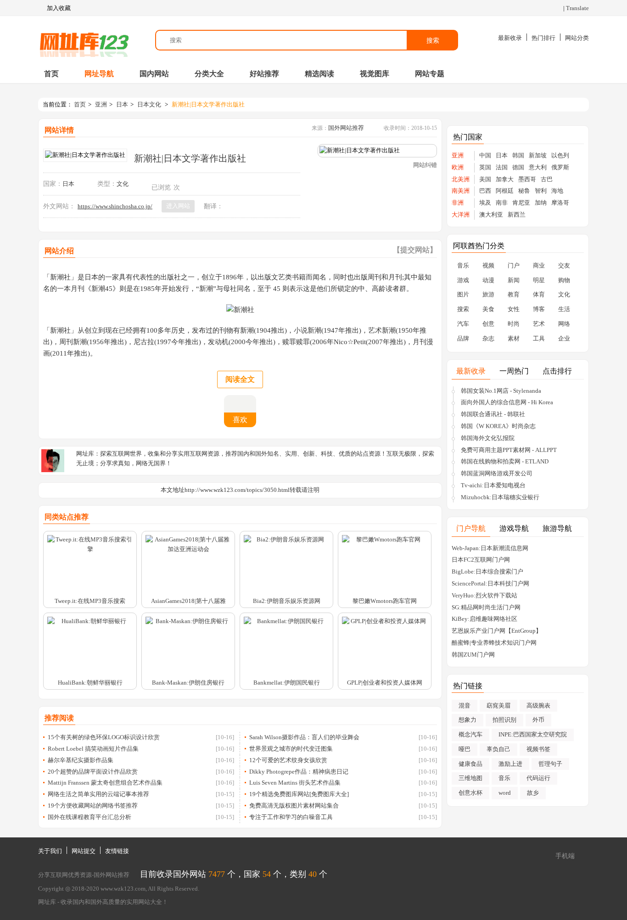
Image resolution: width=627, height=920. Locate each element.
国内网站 (154, 74)
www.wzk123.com (123, 888)
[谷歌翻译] (229, 206)
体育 (539, 294)
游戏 (463, 280)
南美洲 (461, 190)
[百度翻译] (239, 206)
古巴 (547, 179)
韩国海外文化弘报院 (488, 438)
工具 (539, 338)
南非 (502, 202)
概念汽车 (470, 734)
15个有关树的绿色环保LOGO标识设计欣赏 (104, 737)
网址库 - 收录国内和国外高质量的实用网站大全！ (103, 901)
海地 (557, 190)
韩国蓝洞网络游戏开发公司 (496, 473)
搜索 (432, 40)
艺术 (539, 323)
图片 (463, 294)
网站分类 (577, 37)
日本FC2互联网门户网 (481, 559)
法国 (502, 167)
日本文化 (149, 104)
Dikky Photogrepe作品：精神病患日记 (298, 771)
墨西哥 (527, 179)
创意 (488, 323)
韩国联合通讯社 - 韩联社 (493, 414)
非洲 (458, 202)
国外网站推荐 (346, 127)
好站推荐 (264, 74)
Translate (577, 8)
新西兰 (517, 214)
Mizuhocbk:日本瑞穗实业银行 (500, 497)
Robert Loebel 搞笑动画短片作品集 (93, 748)
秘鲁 (524, 190)
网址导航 (99, 74)
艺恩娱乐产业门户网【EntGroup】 (497, 630)
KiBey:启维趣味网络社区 (484, 618)
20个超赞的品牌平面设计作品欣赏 (93, 771)
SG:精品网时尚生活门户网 (486, 607)
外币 (538, 719)
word (504, 792)
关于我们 (50, 851)
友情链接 (117, 851)
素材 (514, 338)
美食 (488, 309)
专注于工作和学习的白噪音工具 (291, 817)
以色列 (560, 155)
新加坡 (538, 155)
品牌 (463, 338)
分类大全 (209, 74)
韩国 (518, 155)
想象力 (467, 719)
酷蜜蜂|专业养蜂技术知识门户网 (494, 642)
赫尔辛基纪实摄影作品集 (80, 760)
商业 (539, 265)
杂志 (488, 338)
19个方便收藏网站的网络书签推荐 (93, 805)
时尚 (514, 323)
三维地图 (470, 778)
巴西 (485, 190)
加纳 (541, 202)
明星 (539, 280)
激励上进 (510, 763)
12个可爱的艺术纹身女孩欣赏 (288, 760)
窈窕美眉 (498, 705)
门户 (514, 265)
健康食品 (470, 763)
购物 (564, 280)
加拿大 (505, 179)
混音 (464, 705)
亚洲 (101, 104)
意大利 (538, 167)
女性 (514, 309)
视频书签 (538, 749)
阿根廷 (505, 190)
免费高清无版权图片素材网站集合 (294, 805)
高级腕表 (538, 705)
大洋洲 (461, 214)
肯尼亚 (521, 202)
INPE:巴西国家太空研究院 (532, 734)
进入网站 (178, 205)
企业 (564, 338)
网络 (564, 323)
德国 (518, 167)
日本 (122, 104)
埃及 (485, 202)
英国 (485, 167)
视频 (488, 265)
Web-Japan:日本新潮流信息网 (490, 548)
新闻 (514, 280)
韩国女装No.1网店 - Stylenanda (501, 390)
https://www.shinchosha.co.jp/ (115, 206)
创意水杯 (470, 792)
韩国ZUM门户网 (473, 654)
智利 (541, 190)
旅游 (488, 294)
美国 (485, 179)
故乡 (533, 792)
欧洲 (458, 167)
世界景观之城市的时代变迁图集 (291, 748)
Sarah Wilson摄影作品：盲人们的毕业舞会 (304, 737)
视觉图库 (374, 74)
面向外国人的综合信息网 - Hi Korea (507, 402)
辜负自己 (498, 749)
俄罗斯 (560, 167)
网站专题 (429, 74)
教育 (514, 294)
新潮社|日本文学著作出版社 (208, 104)
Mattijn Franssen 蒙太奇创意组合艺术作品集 (105, 782)
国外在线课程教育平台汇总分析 (89, 817)
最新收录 (510, 37)
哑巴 (464, 749)
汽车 (463, 323)
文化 (123, 183)
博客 (539, 309)
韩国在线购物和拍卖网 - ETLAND (505, 461)
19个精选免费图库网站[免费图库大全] (299, 794)
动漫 (488, 280)
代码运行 (538, 778)
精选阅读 (319, 74)
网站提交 (83, 851)
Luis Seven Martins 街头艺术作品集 (295, 782)
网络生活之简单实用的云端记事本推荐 (98, 794)
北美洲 (461, 179)
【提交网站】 (415, 250)
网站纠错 (425, 165)
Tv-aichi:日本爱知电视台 (493, 485)
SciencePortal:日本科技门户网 (490, 583)
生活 (564, 309)
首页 (51, 74)
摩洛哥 (560, 202)
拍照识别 (504, 719)
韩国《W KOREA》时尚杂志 (498, 426)
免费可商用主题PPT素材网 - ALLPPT (509, 449)
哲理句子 (550, 763)
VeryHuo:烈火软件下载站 (484, 595)
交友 (564, 265)
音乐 (463, 265)
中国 (485, 155)
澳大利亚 (491, 214)
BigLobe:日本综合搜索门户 (487, 571)
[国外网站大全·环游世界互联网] (84, 40)
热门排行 (543, 37)
